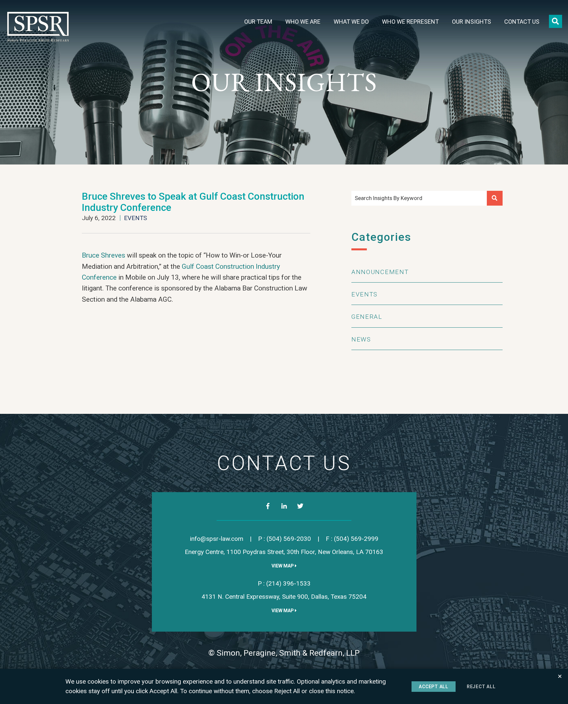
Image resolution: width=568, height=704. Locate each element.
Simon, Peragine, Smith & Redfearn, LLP (288, 653)
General (366, 316)
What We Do (351, 22)
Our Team (258, 22)
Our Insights (471, 22)
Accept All (433, 686)
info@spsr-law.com (216, 538)
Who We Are (302, 22)
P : (284, 538)
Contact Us (521, 22)
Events (135, 218)
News (361, 339)
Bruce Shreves (103, 255)
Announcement (380, 272)
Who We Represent (410, 22)
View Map (283, 565)
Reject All (481, 686)
